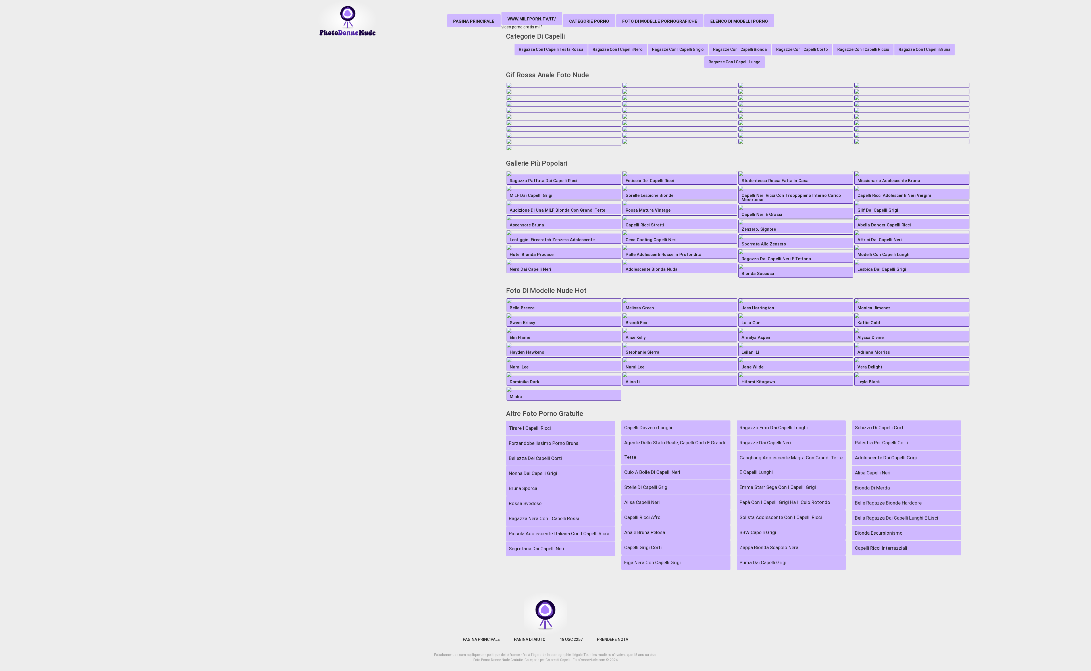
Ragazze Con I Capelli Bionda (740, 49)
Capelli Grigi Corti (643, 547)
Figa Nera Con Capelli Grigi (652, 562)
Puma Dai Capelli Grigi (763, 562)
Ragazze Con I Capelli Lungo (735, 62)
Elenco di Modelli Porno (739, 21)
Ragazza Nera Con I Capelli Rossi (544, 518)
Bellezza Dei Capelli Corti (535, 458)
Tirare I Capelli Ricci (530, 428)
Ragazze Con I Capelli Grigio (678, 49)
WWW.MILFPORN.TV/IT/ (531, 19)
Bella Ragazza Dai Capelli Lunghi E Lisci (896, 518)
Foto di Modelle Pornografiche (659, 21)
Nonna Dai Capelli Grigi (533, 473)
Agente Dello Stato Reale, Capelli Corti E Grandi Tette (674, 450)
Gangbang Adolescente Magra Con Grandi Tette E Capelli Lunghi (791, 465)
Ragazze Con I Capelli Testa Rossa (551, 49)
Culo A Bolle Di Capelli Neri (652, 472)
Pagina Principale (473, 21)
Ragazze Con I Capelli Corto (802, 49)
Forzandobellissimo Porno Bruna (543, 443)
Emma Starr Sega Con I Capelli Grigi (778, 487)
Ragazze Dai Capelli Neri (765, 442)
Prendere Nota (612, 639)
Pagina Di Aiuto (530, 639)
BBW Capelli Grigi (758, 532)
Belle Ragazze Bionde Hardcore (888, 503)
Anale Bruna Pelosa (644, 532)
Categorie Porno (589, 21)
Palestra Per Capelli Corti (881, 442)
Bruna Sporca (523, 488)
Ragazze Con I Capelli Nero (618, 49)
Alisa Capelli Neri (642, 502)
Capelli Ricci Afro (642, 517)
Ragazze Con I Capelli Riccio (863, 49)
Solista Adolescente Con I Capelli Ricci (781, 517)
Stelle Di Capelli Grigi (646, 487)
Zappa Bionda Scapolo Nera (769, 547)
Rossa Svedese (525, 503)
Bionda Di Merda (872, 488)
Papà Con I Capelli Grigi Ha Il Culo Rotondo (785, 502)
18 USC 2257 (571, 639)
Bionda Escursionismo (879, 533)
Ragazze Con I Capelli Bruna (924, 49)
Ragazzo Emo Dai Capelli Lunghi (774, 427)
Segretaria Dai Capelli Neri (536, 548)
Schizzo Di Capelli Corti (880, 427)
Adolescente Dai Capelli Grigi (886, 457)
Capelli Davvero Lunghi (648, 427)
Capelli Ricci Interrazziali (881, 548)
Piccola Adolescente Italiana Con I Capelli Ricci (559, 533)
